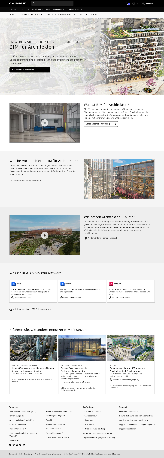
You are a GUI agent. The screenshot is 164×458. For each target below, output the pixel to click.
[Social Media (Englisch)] (17, 446)
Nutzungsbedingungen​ (54, 454)
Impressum (117, 454)
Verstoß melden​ (40, 454)
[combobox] (52, 3)
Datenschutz (13, 454)
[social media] (17, 444)
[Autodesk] (17, 3)
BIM (11, 14)
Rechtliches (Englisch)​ (71, 454)
